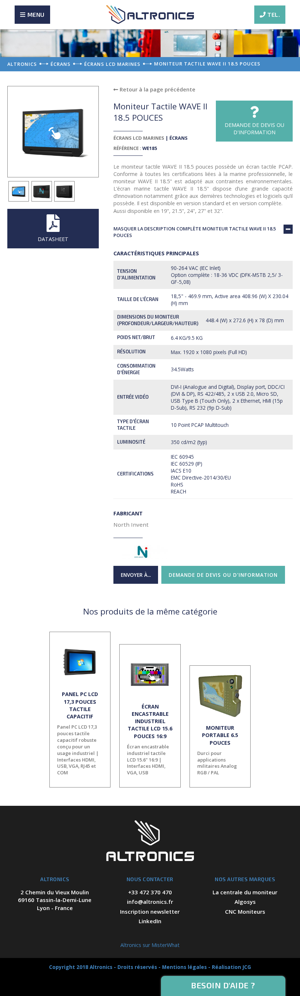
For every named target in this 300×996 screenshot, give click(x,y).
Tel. (273, 14)
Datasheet (53, 239)
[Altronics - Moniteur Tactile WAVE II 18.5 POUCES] (18, 191)
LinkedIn (150, 921)
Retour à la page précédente (156, 89)
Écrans (178, 138)
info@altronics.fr (150, 901)
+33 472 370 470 (150, 892)
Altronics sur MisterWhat (150, 944)
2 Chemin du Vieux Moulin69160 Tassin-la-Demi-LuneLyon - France (54, 900)
